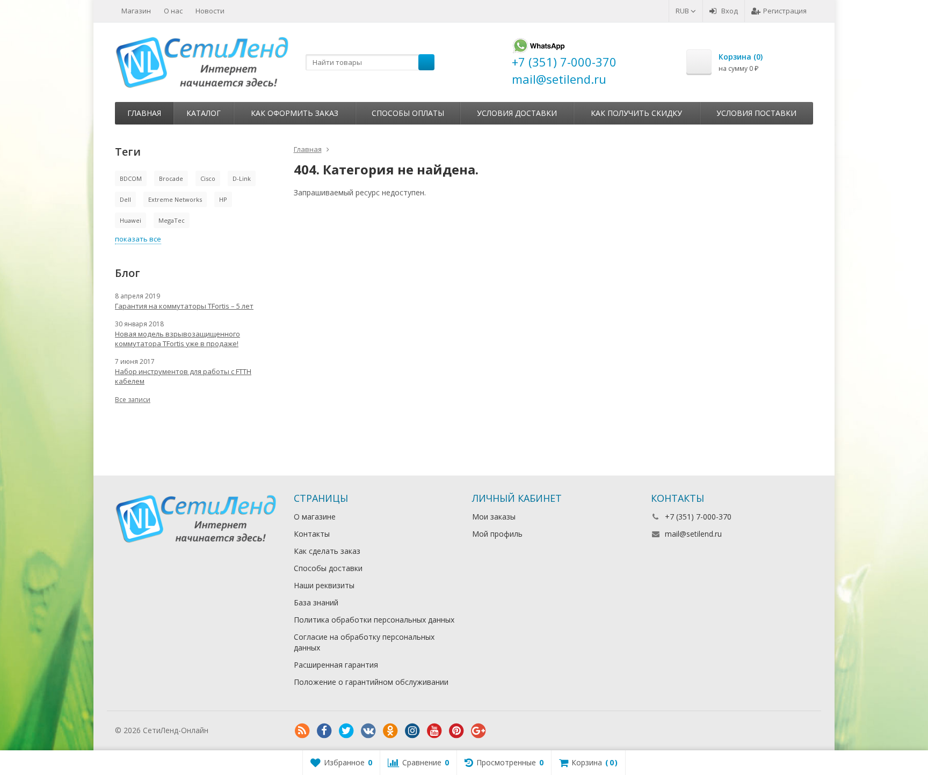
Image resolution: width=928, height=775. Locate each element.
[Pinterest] (456, 731)
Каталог (203, 113)
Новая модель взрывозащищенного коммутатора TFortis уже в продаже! (177, 338)
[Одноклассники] (390, 731)
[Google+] (478, 731)
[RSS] (302, 731)
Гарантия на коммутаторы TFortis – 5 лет (184, 306)
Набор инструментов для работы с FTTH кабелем (183, 376)
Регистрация (785, 11)
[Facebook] (324, 731)
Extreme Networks (175, 199)
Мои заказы (494, 516)
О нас (173, 11)
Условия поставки (756, 113)
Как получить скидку (636, 113)
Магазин (136, 11)
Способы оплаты (408, 113)
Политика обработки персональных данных (374, 620)
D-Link (242, 178)
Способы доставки (328, 568)
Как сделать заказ (327, 551)
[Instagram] (412, 731)
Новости (209, 11)
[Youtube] (434, 731)
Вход (729, 11)
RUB (683, 11)
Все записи (132, 399)
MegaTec (171, 220)
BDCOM (131, 178)
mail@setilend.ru (693, 534)
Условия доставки (517, 113)
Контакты (312, 534)
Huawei (130, 220)
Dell (125, 199)
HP (223, 199)
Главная (144, 113)
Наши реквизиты (324, 585)
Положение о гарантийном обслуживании (371, 682)
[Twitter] (346, 731)
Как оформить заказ (294, 113)
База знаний (316, 602)
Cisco (207, 178)
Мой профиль (497, 534)
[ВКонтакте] (368, 731)
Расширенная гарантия (336, 665)
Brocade (171, 178)
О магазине (315, 516)
